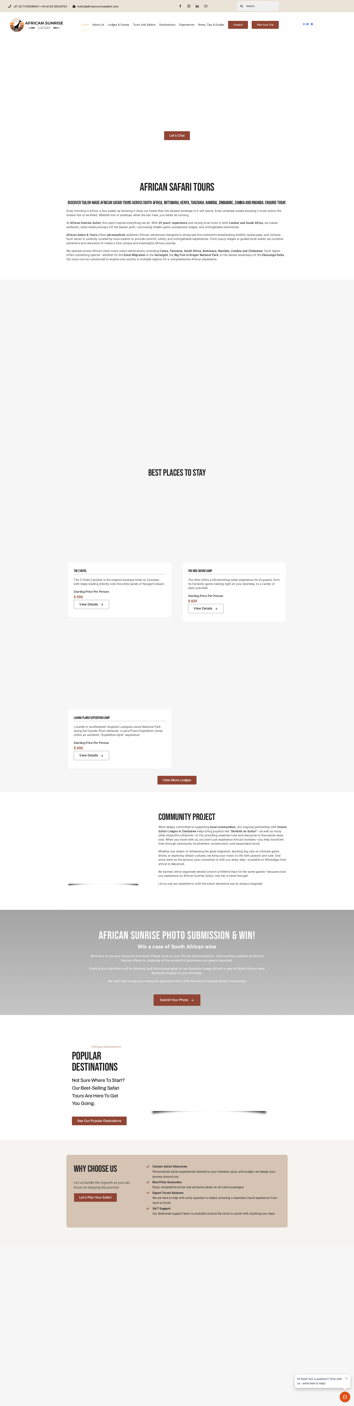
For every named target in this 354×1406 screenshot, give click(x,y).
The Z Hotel (80, 571)
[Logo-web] (36, 18)
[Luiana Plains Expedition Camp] (119, 638)
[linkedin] (197, 6)
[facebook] (180, 6)
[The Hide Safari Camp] (234, 491)
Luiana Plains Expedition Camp (92, 718)
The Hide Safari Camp (200, 571)
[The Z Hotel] (119, 491)
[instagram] (188, 6)
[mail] (205, 6)
